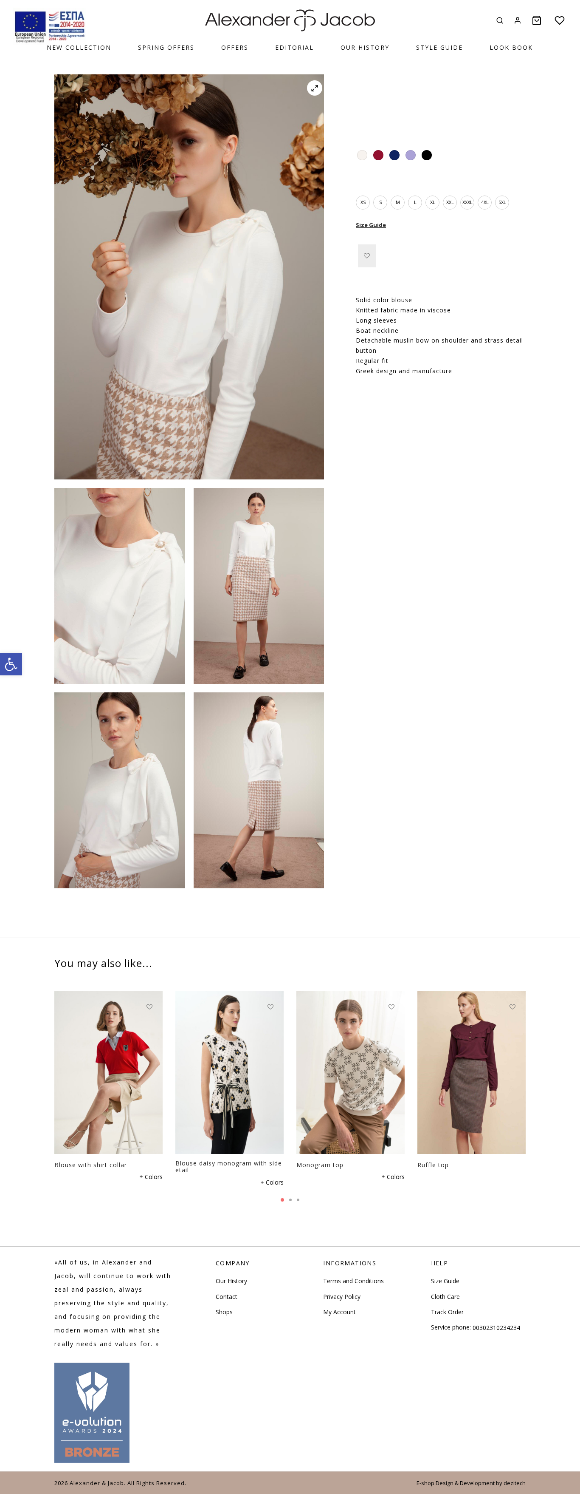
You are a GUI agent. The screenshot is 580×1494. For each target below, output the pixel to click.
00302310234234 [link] (496, 1328)
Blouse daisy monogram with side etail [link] (228, 1166)
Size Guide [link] (371, 225)
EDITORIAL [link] (294, 47)
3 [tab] (298, 1200)
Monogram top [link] (319, 1164)
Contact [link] (226, 1297)
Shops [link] (224, 1312)
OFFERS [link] (234, 47)
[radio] (362, 155)
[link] (11, 664)
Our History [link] (365, 47)
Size (361, 180)
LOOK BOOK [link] (511, 47)
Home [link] (363, 101)
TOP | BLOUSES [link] (443, 101)
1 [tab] (282, 1200)
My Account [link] (339, 1312)
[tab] (441, 285)
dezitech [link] (515, 1483)
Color (363, 133)
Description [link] (373, 285)
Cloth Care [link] (445, 1297)
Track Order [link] (447, 1312)
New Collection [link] (79, 47)
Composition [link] (375, 394)
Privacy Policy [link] (341, 1297)
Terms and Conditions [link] (353, 1281)
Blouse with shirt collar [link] (90, 1164)
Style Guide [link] (439, 47)
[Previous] (52, 1064)
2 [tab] (290, 1200)
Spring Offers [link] (166, 47)
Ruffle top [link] (433, 1164)
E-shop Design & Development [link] (456, 1483)
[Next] (528, 1064)
